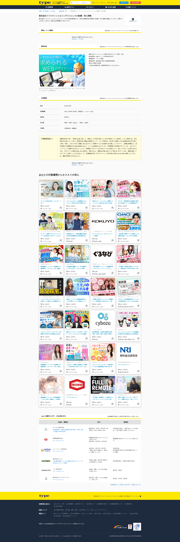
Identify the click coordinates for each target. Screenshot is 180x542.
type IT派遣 (135, 513)
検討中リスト (81, 504)
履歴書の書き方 (103, 504)
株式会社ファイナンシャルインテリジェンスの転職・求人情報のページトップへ (116, 496)
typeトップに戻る (79, 39)
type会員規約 (66, 536)
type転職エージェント (121, 513)
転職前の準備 (59, 510)
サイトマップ (97, 2)
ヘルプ (104, 2)
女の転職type (76, 513)
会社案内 (41, 536)
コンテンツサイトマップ (100, 510)
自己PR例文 (59, 506)
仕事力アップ (85, 510)
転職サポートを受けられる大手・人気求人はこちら (126, 484)
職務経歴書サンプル (117, 504)
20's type (98, 513)
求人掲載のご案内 (113, 2)
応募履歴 (70, 504)
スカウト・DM (60, 504)
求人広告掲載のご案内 (76, 536)
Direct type (108, 513)
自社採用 (51, 536)
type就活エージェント (71, 516)
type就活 (58, 516)
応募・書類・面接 (72, 510)
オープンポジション (58, 440)
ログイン (123, 2)
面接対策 (129, 504)
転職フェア (92, 504)
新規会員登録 (135, 2)
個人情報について (58, 536)
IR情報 (45, 536)
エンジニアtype (88, 513)
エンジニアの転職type (62, 513)
